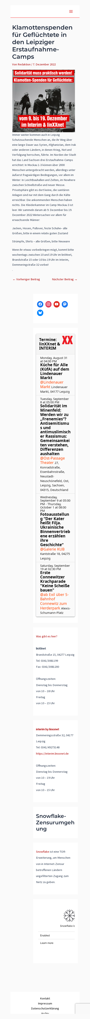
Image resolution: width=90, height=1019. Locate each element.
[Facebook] (40, 304)
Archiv (45, 1013)
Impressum (45, 1003)
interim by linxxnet (47, 729)
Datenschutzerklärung (45, 1008)
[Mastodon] (65, 304)
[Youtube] (57, 304)
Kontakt (45, 998)
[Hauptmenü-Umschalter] (71, 11)
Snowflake (42, 851)
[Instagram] (48, 304)
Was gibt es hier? (46, 636)
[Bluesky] (40, 313)
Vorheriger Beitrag (26, 279)
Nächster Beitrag (64, 279)
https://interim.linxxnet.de (52, 753)
